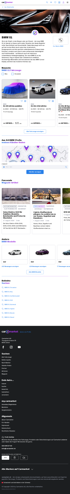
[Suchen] (47, 2)
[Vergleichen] (25, 101)
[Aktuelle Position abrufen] (4, 167)
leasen (4, 384)
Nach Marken (6, 363)
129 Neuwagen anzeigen (37, 266)
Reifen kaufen (6, 360)
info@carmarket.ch (9, 448)
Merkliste (5, 407)
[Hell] (14, 458)
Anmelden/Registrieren (9, 404)
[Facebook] (3, 347)
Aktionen (5, 371)
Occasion (18, 74)
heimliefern (5, 392)
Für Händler (5, 422)
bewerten (5, 389)
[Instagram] (11, 347)
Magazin (4, 374)
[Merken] (21, 101)
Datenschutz (6, 428)
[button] (32, 469)
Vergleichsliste (7, 410)
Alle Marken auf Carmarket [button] (16, 469)
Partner (4, 368)
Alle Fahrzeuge (7, 357)
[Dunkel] (24, 458)
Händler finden (6, 365)
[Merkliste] (55, 2)
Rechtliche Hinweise (8, 431)
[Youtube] (19, 347)
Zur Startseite (9, 7)
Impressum (5, 425)
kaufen (4, 386)
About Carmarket (7, 420)
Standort (5, 164)
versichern (5, 395)
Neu (6, 74)
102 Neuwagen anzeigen (10, 266)
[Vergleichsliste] (59, 2)
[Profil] (63, 2)
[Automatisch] (5, 458)
